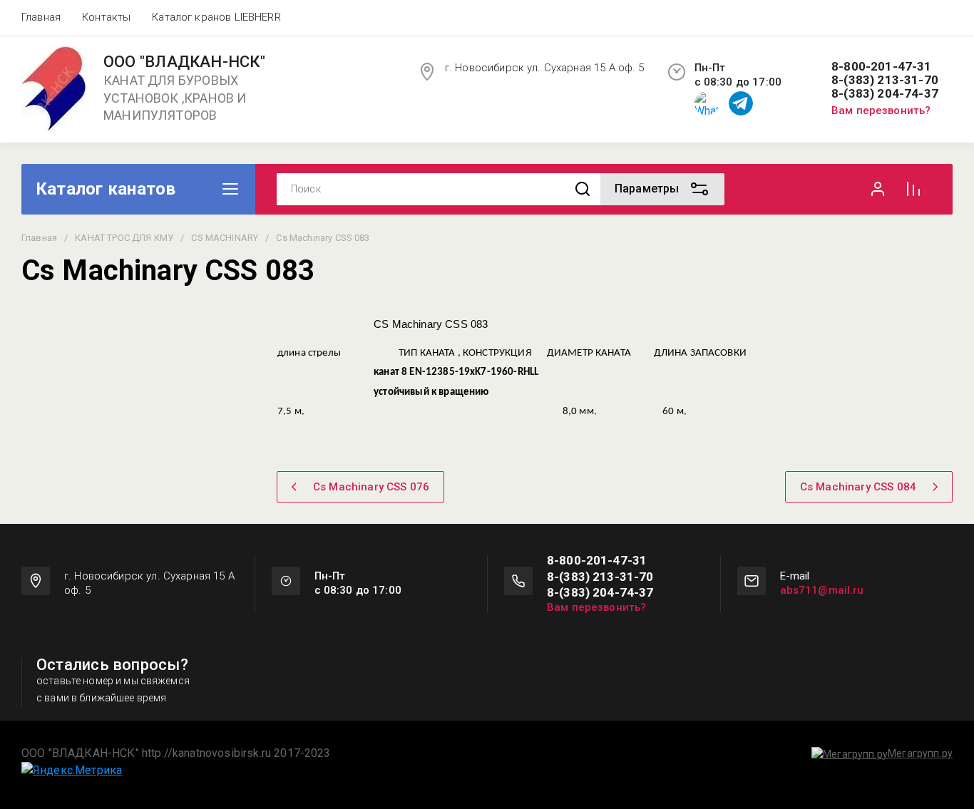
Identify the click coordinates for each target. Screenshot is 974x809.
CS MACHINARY (224, 237)
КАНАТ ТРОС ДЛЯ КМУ (124, 237)
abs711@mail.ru (822, 590)
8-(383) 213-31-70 (884, 80)
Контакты (106, 17)
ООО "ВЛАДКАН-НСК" (184, 62)
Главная (41, 17)
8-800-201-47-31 (881, 66)
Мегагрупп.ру (920, 753)
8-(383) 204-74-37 (884, 94)
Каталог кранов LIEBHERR (216, 17)
